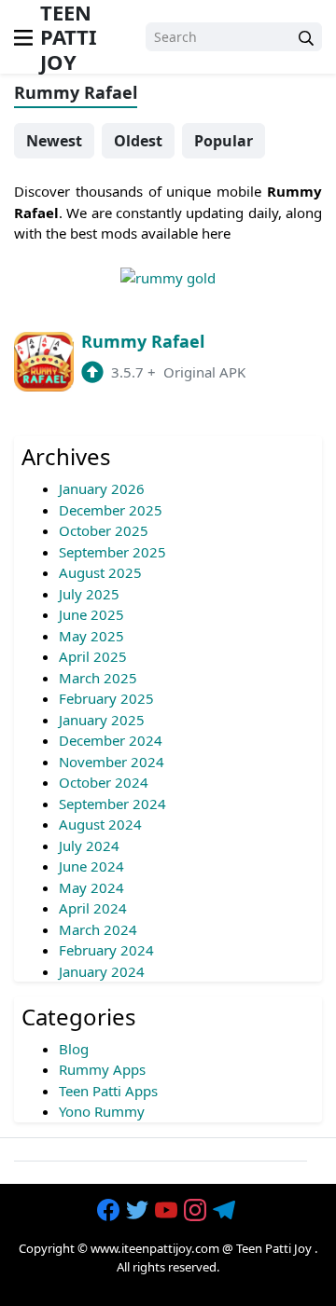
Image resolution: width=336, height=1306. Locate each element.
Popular (223, 141)
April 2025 (93, 656)
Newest (54, 141)
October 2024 (103, 782)
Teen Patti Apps (108, 1090)
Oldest (138, 141)
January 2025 (102, 719)
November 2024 (111, 761)
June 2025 (91, 614)
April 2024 (93, 908)
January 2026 (102, 488)
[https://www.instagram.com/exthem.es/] (197, 1210)
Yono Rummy (102, 1111)
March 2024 (98, 929)
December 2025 (110, 510)
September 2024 (112, 803)
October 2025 (103, 530)
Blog (74, 1048)
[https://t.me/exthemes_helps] (226, 1210)
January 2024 (102, 971)
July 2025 (89, 593)
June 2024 (91, 866)
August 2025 (100, 572)
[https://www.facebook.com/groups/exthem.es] (110, 1210)
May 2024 (91, 887)
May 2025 (91, 635)
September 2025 (112, 552)
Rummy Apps (102, 1069)
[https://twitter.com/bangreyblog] (139, 1210)
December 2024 (110, 740)
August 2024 (100, 824)
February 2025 (106, 698)
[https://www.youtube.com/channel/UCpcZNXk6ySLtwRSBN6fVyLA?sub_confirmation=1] (168, 1210)
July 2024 (89, 845)
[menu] (23, 36)
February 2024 (106, 950)
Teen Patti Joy (274, 1248)
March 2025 (98, 677)
